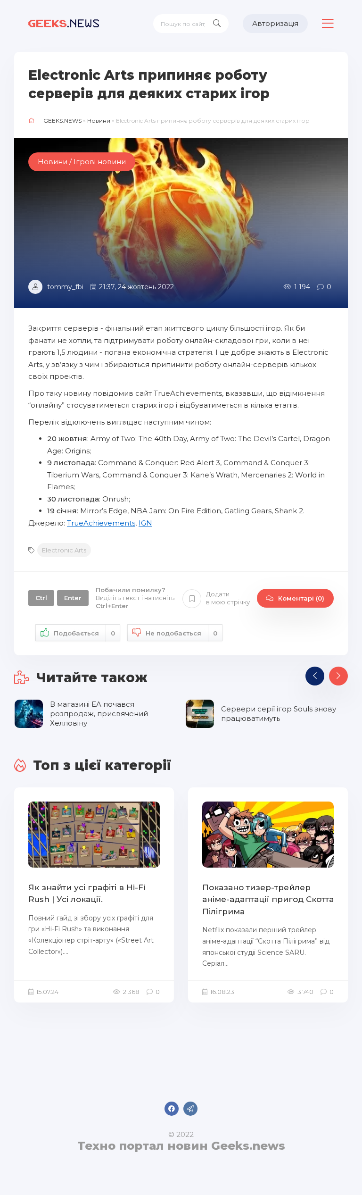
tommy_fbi (65, 287)
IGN (145, 522)
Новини (98, 120)
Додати (228, 598)
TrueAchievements (101, 522)
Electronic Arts (64, 550)
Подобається (84, 633)
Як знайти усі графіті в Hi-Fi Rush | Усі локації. (86, 893)
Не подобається (181, 633)
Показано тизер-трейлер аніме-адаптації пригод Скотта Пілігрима (268, 899)
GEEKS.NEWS (62, 120)
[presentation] (314, 676)
